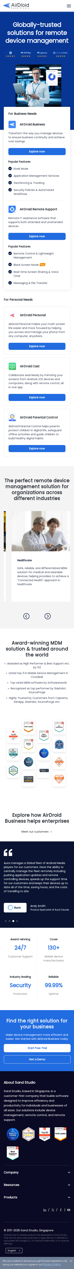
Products (10, 1197)
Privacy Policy (52, 1264)
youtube (68, 1210)
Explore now (37, 151)
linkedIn (44, 1210)
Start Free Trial (37, 1048)
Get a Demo (37, 1059)
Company (11, 1172)
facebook (60, 1210)
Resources (11, 1185)
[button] (26, 616)
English (12, 1250)
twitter (52, 1210)
